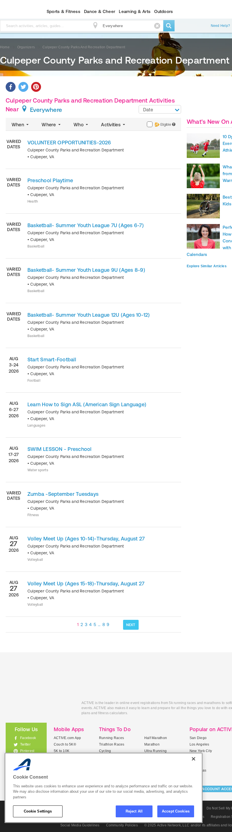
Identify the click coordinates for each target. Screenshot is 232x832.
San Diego (198, 738)
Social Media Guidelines (80, 825)
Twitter (25, 744)
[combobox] (160, 109)
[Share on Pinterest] (36, 87)
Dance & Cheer (99, 11)
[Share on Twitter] (23, 87)
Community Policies (122, 825)
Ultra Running (155, 751)
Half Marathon (155, 738)
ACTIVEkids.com (39, 709)
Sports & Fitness (63, 11)
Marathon (152, 744)
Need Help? (220, 26)
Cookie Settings (38, 811)
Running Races (111, 738)
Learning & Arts (135, 11)
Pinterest (27, 751)
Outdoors (163, 11)
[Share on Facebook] (11, 87)
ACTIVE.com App (67, 738)
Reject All (134, 811)
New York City (201, 751)
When (18, 124)
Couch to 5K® (65, 744)
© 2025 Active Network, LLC (166, 825)
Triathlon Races (111, 744)
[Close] (193, 759)
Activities (111, 124)
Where (49, 124)
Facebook (28, 738)
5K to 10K (61, 751)
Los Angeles (199, 744)
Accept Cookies (176, 811)
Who (79, 124)
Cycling (105, 751)
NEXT (131, 625)
